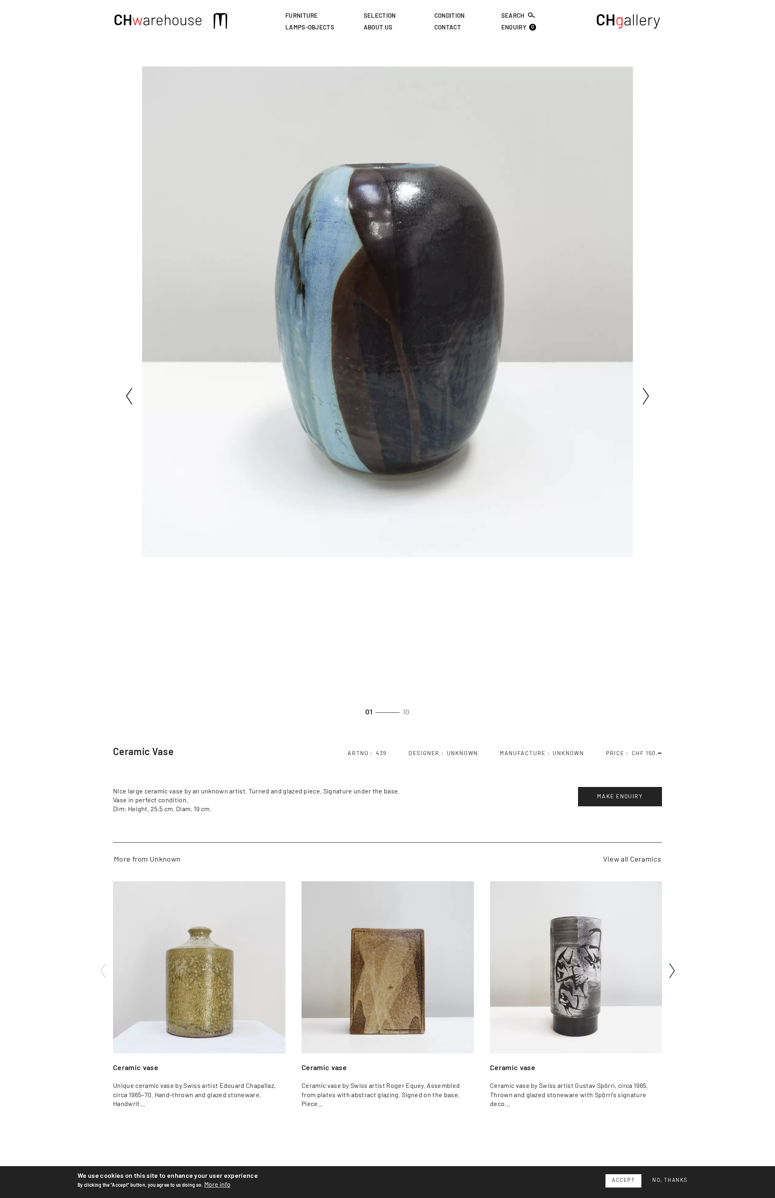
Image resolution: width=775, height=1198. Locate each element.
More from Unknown (147, 859)
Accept (623, 1180)
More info (217, 1184)
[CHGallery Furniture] (628, 22)
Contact (447, 28)
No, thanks (670, 1180)
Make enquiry (620, 796)
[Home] (158, 22)
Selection (380, 16)
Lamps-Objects (309, 28)
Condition (449, 16)
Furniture (301, 16)
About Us (378, 28)
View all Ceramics (632, 859)
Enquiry (517, 28)
